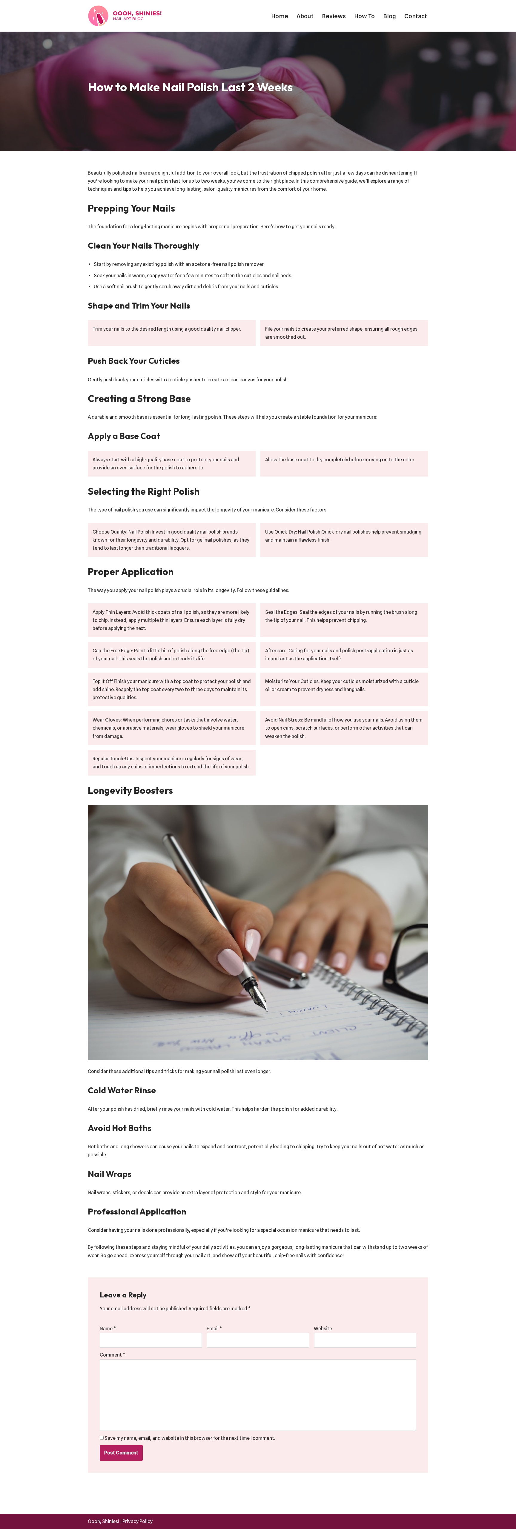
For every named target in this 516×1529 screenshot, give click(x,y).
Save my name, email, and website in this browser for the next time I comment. (190, 1438)
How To (364, 16)
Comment (112, 1355)
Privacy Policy (137, 1521)
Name (108, 1328)
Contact (415, 16)
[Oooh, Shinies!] (126, 15)
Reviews (334, 16)
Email (214, 1328)
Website (323, 1328)
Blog (389, 16)
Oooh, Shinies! (103, 1521)
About (305, 16)
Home (279, 16)
